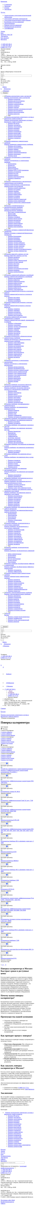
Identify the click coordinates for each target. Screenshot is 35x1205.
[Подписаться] (2, 1164)
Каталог (3, 1149)
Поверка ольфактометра (15, 1132)
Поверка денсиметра (14, 1117)
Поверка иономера (13, 1122)
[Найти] (2, 84)
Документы (7, 9)
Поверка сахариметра (14, 1140)
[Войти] (1, 663)
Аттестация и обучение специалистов (15, 18)
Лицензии (7, 6)
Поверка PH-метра (13, 1116)
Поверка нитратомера (14, 1129)
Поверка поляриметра (14, 1135)
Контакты (4, 1161)
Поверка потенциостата (15, 1138)
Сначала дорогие (6, 740)
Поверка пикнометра (14, 1133)
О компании (8, 4)
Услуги (3, 1153)
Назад (10, 691)
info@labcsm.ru (29, 1089)
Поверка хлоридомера (14, 1143)
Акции (3, 1151)
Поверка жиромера (14, 1120)
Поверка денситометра (15, 1119)
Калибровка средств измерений (14, 22)
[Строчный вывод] (2, 761)
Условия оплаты (6, 1156)
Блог (2, 1154)
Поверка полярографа (14, 1137)
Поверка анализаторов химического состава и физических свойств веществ (18, 1113)
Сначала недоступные (7, 742)
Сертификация (8, 28)
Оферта (3, 1159)
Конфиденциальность (7, 1202)
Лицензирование (9, 23)
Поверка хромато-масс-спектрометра (19, 1145)
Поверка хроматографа (15, 1146)
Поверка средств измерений (13, 25)
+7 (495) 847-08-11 (6, 44)
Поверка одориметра (14, 1130)
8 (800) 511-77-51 (6, 47)
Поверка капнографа (14, 1125)
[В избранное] (5, 763)
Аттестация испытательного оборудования (17, 20)
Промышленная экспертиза (12, 26)
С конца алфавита (6, 733)
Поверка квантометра (14, 1127)
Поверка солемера (13, 1141)
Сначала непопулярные (8, 735)
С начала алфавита (6, 732)
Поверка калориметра (14, 1124)
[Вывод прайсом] (3, 761)
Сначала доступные (7, 743)
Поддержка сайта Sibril (8, 1200)
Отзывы (6, 8)
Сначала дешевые (6, 738)
